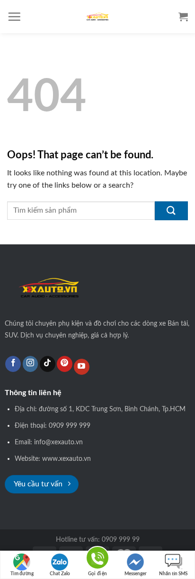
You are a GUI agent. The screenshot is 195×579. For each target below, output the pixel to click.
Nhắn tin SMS (173, 573)
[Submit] (171, 210)
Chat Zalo (60, 573)
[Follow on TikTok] (47, 364)
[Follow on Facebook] (13, 364)
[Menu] (14, 16)
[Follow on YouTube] (81, 367)
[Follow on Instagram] (30, 364)
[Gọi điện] (97, 559)
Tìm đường (22, 573)
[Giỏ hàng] (183, 16)
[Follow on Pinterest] (64, 364)
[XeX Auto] (97, 16)
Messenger (135, 573)
